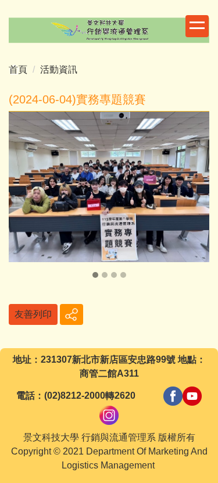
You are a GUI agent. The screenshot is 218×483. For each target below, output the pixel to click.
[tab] (95, 275)
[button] (23, 196)
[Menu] (197, 26)
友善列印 (33, 314)
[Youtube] (192, 395)
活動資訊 (58, 69)
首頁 (18, 69)
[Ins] (109, 415)
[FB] (173, 395)
